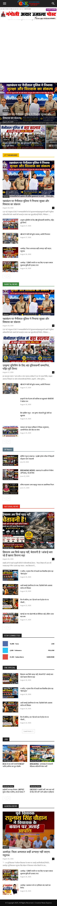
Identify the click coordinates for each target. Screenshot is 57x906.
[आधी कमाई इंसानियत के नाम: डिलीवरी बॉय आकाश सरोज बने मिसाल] (10, 589)
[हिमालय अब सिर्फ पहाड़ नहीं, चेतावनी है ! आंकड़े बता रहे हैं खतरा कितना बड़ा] (28, 530)
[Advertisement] (28, 49)
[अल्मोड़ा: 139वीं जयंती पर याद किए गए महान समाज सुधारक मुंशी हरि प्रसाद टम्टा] (10, 266)
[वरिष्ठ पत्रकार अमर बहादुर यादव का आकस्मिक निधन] (10, 488)
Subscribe (50, 657)
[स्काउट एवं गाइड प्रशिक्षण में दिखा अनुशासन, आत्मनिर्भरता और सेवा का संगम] (10, 431)
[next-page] (8, 276)
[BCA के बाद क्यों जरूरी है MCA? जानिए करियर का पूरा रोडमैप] (15, 753)
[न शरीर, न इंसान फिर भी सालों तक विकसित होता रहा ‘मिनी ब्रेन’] (10, 575)
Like (52, 644)
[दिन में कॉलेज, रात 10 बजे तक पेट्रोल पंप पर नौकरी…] (10, 603)
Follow (51, 650)
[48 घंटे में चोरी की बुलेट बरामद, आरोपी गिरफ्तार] (10, 238)
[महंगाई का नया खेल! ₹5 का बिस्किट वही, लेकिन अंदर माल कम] (10, 618)
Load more (28, 731)
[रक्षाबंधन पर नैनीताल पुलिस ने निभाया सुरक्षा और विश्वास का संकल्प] (28, 104)
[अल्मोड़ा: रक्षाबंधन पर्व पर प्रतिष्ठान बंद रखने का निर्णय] (10, 889)
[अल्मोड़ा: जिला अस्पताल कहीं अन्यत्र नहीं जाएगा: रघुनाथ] (10, 252)
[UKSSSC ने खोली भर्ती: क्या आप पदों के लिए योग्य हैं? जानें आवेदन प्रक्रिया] (42, 778)
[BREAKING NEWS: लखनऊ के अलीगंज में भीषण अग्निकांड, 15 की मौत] (10, 474)
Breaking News (8, 465)
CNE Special (7, 761)
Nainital (7, 110)
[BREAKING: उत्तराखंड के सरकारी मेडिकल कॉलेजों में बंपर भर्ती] (42, 753)
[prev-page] (4, 276)
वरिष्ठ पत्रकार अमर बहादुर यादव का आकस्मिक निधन (37, 485)
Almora (5, 847)
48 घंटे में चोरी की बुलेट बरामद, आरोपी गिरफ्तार (35, 234)
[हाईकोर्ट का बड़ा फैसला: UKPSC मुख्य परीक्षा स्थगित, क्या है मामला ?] (15, 778)
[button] (4, 3)
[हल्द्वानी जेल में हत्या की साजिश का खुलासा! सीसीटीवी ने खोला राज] (10, 402)
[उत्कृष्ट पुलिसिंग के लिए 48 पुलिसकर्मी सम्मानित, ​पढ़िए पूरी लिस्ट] (23, 137)
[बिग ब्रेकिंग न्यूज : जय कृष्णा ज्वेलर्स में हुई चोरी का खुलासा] (10, 417)
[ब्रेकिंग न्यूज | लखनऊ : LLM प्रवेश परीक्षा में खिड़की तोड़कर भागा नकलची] (10, 460)
